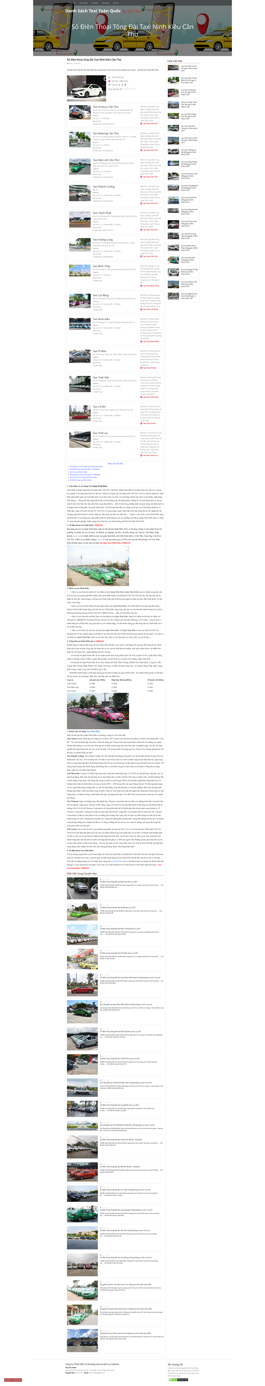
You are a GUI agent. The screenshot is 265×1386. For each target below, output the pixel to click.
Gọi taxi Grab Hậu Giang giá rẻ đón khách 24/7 (188, 259)
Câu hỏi (115, 3)
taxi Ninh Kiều (116, 861)
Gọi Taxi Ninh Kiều (151, 341)
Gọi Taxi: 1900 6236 (13, 1380)
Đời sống (105, 3)
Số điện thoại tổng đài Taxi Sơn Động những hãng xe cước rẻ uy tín (126, 1257)
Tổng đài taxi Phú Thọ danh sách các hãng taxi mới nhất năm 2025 (125, 1284)
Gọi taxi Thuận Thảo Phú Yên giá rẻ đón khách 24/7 (189, 104)
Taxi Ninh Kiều (93, 731)
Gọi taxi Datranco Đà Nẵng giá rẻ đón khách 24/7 (189, 176)
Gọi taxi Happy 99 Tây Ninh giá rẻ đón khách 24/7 (189, 271)
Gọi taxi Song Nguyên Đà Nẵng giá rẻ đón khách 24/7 (189, 187)
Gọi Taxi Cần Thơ (150, 123)
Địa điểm (95, 3)
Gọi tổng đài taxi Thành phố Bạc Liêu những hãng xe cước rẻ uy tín (126, 1082)
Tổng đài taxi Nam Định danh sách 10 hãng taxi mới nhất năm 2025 (126, 1309)
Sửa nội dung (117, 77)
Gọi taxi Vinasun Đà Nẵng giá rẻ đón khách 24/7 (188, 223)
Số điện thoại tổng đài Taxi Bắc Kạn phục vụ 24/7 (118, 882)
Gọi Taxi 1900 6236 (119, 81)
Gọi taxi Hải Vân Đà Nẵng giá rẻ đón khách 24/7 (188, 199)
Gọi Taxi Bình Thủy (151, 286)
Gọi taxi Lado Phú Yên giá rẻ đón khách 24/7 (189, 128)
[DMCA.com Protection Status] (184, 1379)
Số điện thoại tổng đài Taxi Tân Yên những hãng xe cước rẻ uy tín (125, 1230)
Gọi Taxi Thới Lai (150, 455)
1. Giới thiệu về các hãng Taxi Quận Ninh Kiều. (85, 467)
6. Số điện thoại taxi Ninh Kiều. (80, 480)
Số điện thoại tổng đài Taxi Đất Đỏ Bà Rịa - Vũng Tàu (120, 1166)
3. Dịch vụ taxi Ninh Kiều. (77, 472)
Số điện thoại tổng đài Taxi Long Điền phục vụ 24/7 (119, 1105)
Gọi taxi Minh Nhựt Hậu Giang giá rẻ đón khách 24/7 (189, 248)
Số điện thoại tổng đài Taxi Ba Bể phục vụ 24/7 (118, 907)
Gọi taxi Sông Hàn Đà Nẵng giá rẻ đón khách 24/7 (189, 211)
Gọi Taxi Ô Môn (149, 368)
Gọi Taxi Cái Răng (150, 309)
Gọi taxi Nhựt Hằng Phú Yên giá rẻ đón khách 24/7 (188, 116)
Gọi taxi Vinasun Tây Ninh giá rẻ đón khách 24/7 (189, 284)
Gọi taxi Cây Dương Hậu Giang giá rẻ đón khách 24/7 (189, 236)
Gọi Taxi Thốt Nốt (150, 397)
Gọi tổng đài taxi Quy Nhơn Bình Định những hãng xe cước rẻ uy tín (126, 1004)
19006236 (100, 641)
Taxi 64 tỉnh (83, 3)
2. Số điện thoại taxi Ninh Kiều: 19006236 (84, 469)
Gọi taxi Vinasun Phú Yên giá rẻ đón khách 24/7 (189, 140)
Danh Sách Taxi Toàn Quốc (93, 11)
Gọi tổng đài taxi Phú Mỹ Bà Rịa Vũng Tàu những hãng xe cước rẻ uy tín (127, 1125)
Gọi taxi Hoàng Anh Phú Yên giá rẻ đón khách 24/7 (188, 92)
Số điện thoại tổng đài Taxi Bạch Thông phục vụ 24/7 (120, 928)
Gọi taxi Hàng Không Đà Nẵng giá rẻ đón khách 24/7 (189, 164)
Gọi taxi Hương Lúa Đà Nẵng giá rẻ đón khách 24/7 (188, 152)
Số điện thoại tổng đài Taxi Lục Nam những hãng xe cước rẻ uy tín (125, 1190)
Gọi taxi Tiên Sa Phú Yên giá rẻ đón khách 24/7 (189, 68)
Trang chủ (71, 3)
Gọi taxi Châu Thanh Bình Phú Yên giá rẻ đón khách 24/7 (189, 80)
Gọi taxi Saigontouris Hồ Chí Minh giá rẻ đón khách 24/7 (189, 296)
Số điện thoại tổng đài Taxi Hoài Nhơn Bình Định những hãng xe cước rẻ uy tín (130, 977)
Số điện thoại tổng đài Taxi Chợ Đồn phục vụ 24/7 (119, 953)
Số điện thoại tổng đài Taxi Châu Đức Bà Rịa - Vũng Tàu (121, 1139)
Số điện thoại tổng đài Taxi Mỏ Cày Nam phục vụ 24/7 (120, 1031)
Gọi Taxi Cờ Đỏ (149, 423)
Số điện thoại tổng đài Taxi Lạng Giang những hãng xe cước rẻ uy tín (126, 1210)
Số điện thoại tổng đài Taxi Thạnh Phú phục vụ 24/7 (120, 1058)
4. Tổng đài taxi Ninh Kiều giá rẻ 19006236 (84, 475)
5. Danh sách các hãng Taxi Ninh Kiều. (82, 477)
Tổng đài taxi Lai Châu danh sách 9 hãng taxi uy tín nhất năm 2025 (125, 1333)
